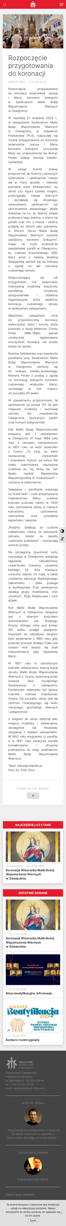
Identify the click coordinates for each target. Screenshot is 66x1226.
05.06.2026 (19, 989)
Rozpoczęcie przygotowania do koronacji (30, 66)
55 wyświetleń (14, 866)
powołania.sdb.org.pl (33, 1179)
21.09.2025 (39, 81)
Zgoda (33, 1220)
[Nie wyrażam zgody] (61, 1213)
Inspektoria (16, 81)
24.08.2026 (37, 866)
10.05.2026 (19, 1035)
